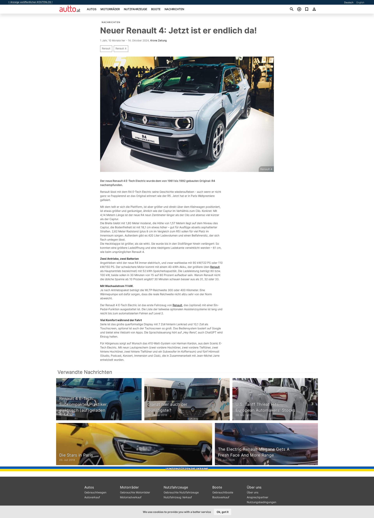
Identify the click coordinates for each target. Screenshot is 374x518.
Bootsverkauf (220, 497)
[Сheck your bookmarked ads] (306, 9)
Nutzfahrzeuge (135, 9)
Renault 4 (121, 48)
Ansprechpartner (257, 497)
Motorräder (110, 9)
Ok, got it (222, 512)
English (360, 2)
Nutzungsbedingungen (261, 502)
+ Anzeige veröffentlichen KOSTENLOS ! (30, 2)
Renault (106, 48)
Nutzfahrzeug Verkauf (178, 497)
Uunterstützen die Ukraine (187, 468)
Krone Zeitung (158, 40)
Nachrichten (174, 9)
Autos (91, 9)
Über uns (254, 487)
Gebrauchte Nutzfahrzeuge (181, 492)
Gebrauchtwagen (95, 492)
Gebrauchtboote (222, 492)
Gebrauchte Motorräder (135, 492)
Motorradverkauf (130, 497)
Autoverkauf (92, 497)
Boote (156, 9)
